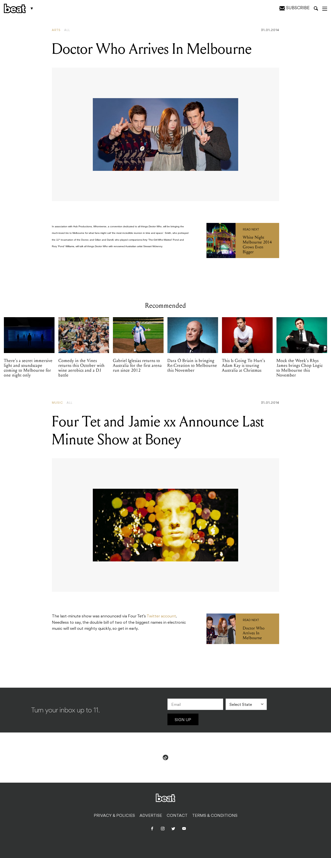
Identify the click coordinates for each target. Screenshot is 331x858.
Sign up (183, 720)
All (67, 30)
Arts (56, 30)
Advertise (151, 816)
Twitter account (161, 616)
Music (57, 402)
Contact (177, 816)
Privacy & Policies (114, 816)
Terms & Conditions (214, 816)
